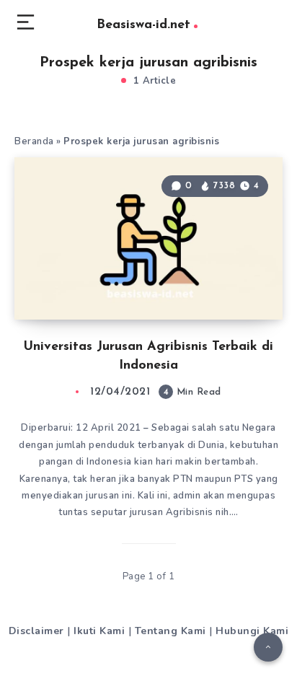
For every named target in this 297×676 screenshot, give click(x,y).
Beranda (34, 141)
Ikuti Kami (99, 631)
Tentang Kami (170, 631)
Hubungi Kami (252, 631)
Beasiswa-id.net (143, 25)
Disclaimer (36, 631)
